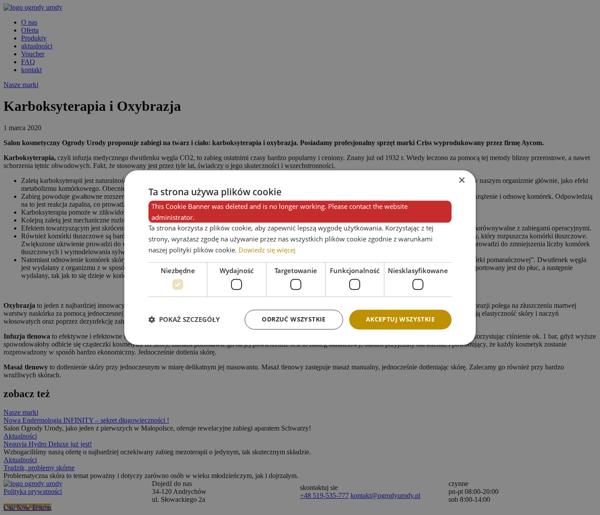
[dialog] (300, 257)
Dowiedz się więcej (267, 249)
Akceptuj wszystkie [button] (400, 319)
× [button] (461, 180)
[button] (184, 320)
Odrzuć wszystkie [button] (293, 319)
